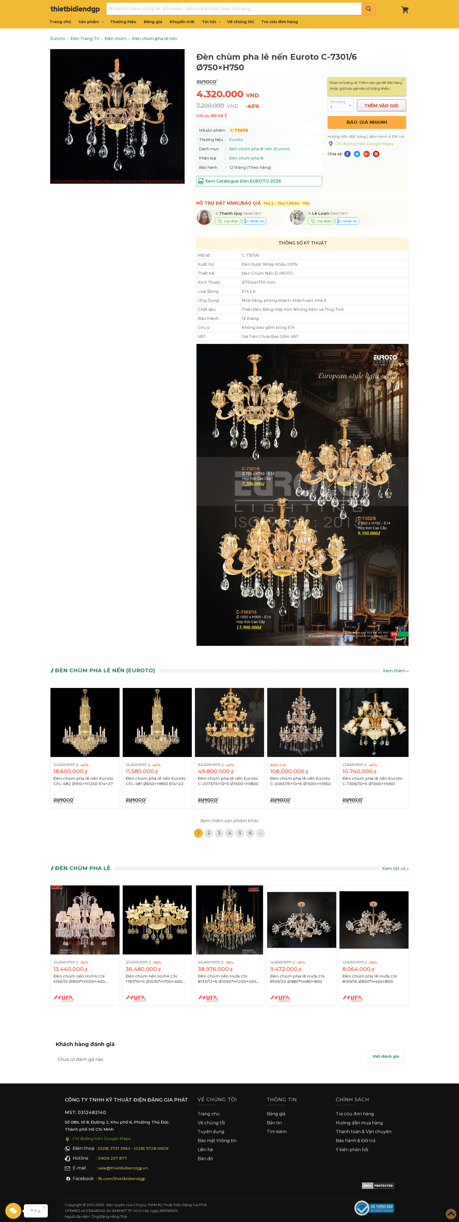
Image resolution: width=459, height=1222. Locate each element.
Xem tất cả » (395, 868)
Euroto (236, 139)
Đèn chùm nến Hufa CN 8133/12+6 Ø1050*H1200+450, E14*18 (227, 979)
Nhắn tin (256, 221)
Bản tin (274, 1122)
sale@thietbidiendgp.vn (123, 1168)
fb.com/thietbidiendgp (121, 1178)
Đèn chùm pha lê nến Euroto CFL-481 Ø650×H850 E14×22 (156, 781)
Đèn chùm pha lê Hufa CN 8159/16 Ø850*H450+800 (369, 979)
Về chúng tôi (240, 21)
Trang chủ (60, 21)
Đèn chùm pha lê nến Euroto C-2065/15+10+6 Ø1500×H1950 (300, 781)
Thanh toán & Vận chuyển (364, 1131)
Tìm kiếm (277, 1131)
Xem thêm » (396, 670)
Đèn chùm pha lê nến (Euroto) (259, 149)
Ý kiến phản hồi (352, 1149)
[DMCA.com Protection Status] (378, 1186)
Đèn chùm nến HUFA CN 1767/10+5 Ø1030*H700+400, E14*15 (154, 979)
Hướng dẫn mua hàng (359, 1122)
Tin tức (210, 21)
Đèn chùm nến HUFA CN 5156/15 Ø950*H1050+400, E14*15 (79, 979)
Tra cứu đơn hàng (279, 21)
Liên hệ (205, 1149)
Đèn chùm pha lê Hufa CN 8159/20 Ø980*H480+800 (297, 979)
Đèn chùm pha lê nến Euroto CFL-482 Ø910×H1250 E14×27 (83, 781)
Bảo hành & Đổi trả (355, 1140)
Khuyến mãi (182, 21)
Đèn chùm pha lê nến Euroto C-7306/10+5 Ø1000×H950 (372, 781)
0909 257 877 (112, 1158)
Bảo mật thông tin (217, 1140)
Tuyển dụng (211, 1131)
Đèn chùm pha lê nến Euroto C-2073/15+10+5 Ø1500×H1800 (228, 781)
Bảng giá (153, 21)
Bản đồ (205, 1158)
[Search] (369, 9)
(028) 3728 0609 (151, 1148)
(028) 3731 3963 (114, 1148)
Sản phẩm (89, 21)
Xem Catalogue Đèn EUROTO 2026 (243, 181)
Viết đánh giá (385, 1056)
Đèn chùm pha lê (246, 158)
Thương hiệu (123, 21)
